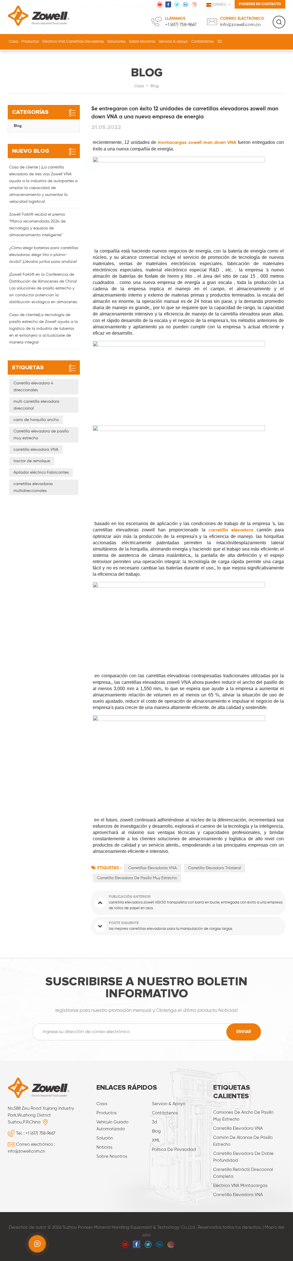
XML (156, 1140)
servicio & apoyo (173, 41)
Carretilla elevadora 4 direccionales (33, 386)
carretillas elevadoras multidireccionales (33, 487)
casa (101, 1104)
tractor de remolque (31, 461)
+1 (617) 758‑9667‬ (181, 25)
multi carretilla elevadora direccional (36, 405)
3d (154, 1122)
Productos (30, 41)
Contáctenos (202, 41)
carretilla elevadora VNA (35, 450)
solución (104, 1138)
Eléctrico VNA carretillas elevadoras (73, 41)
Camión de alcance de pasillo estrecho (243, 1141)
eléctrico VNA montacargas (240, 1185)
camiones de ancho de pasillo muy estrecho (243, 1115)
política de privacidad (174, 1149)
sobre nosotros (142, 41)
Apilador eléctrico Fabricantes (41, 472)
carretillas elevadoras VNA (152, 868)
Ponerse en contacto (260, 4)
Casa (13, 41)
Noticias (104, 1147)
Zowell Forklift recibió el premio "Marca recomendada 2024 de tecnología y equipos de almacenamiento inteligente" (37, 225)
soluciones (116, 41)
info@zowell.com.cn (240, 25)
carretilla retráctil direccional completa (243, 1173)
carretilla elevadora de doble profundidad (243, 1157)
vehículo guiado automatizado (112, 1125)
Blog (155, 86)
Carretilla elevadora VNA (238, 1128)
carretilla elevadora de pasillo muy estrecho (137, 878)
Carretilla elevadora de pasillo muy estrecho (41, 434)
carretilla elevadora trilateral (214, 868)
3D (219, 41)
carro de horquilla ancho (36, 420)
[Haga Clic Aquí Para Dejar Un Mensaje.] (37, 1243)
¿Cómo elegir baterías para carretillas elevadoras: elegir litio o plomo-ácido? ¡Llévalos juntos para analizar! (43, 255)
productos (106, 1113)
